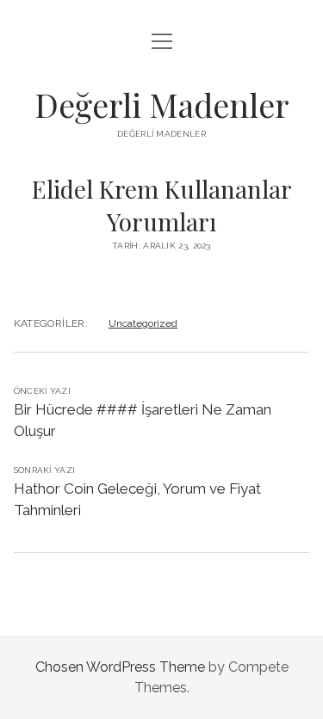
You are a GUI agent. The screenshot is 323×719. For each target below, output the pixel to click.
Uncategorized (143, 323)
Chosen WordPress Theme (120, 667)
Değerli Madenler (161, 104)
